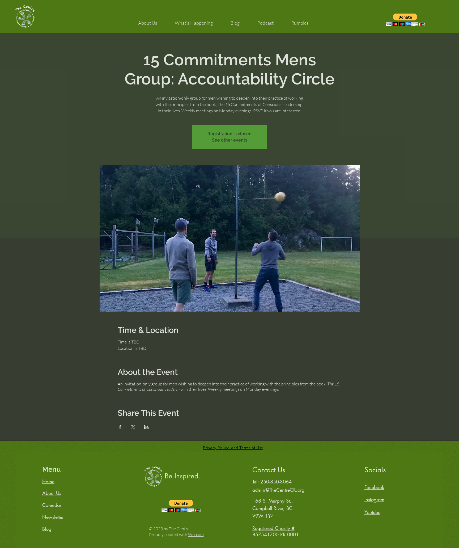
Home (48, 481)
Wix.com (196, 534)
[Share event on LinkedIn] (146, 427)
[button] (147, 20)
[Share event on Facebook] (120, 427)
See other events (229, 140)
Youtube (372, 512)
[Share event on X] (133, 427)
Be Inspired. (183, 476)
